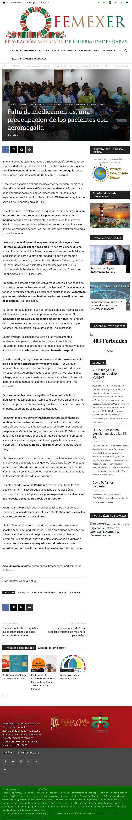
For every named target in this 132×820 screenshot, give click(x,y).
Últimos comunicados (106, 238)
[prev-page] (4, 696)
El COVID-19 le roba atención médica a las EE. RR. (109, 433)
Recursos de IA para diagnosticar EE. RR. (102, 269)
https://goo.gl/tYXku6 (25, 581)
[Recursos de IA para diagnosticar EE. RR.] (110, 259)
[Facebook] (98, 2)
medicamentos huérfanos (44, 592)
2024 (5, 671)
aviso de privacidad (28, 789)
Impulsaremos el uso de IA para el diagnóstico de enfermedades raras (106, 305)
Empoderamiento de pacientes (37, 66)
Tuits (102, 104)
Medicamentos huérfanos (86, 104)
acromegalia (39, 566)
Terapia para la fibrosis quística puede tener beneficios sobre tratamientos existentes (20, 632)
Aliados (43, 50)
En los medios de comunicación (60, 104)
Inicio (4, 66)
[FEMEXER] (66, 25)
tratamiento (54, 566)
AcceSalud (107, 50)
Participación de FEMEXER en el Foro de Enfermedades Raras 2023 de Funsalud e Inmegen (42, 682)
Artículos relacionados (19, 647)
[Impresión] (29, 149)
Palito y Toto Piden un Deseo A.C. (29, 58)
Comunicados (67, 671)
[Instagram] (110, 2)
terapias (63, 592)
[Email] (21, 149)
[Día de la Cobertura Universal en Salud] (73, 663)
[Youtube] (127, 2)
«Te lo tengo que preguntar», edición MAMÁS (105, 373)
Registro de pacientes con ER (83, 50)
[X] (121, 2)
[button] (125, 50)
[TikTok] (115, 2)
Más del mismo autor (52, 647)
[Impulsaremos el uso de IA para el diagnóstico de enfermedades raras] (110, 296)
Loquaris (98, 362)
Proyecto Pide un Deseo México (107, 150)
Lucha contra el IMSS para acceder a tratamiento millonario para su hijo (67, 632)
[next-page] (10, 696)
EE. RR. (15, 50)
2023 (34, 671)
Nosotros (29, 50)
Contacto (57, 50)
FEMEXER (15, 66)
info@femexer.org (28, 752)
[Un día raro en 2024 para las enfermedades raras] (15, 663)
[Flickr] (104, 2)
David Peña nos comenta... (103, 484)
